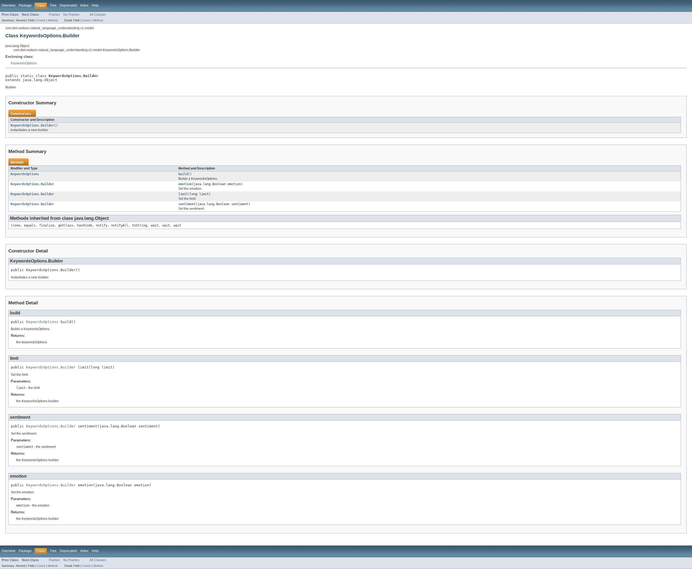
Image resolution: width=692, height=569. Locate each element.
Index (84, 5)
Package (25, 5)
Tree (53, 5)
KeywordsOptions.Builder (32, 125)
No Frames (71, 14)
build (183, 174)
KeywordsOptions (24, 63)
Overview (8, 5)
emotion (185, 184)
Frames (54, 14)
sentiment (186, 204)
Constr (40, 20)
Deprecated (68, 5)
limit (183, 194)
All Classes (97, 14)
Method (53, 20)
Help (95, 5)
